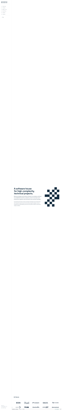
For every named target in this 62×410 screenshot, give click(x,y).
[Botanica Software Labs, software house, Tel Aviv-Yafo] (4, 2)
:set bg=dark (57, 409)
